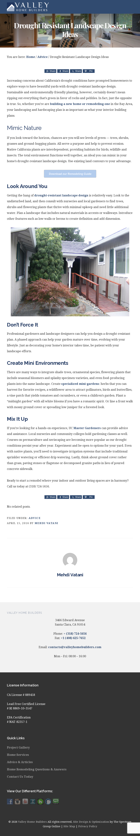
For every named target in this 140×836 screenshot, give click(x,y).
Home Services (18, 755)
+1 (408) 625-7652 (73, 638)
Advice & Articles (20, 762)
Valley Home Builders (28, 7)
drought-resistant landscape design (61, 195)
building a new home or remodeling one (80, 104)
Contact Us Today (20, 776)
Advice (35, 518)
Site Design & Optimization (91, 821)
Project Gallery (18, 747)
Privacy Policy (87, 826)
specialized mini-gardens (80, 384)
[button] (130, 6)
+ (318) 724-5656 (75, 633)
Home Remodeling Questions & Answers (37, 769)
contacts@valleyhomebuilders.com (74, 647)
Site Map (69, 826)
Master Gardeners (87, 428)
